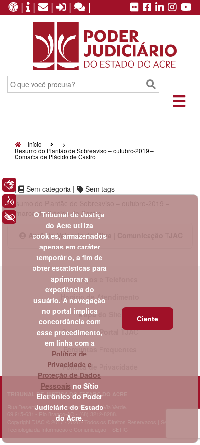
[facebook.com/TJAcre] (147, 8)
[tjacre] (159, 8)
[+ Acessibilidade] (9, 217)
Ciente (147, 318)
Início (34, 144)
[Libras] (9, 185)
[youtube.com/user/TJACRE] (186, 8)
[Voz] (9, 201)
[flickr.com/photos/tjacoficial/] (134, 8)
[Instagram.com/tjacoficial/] (172, 8)
